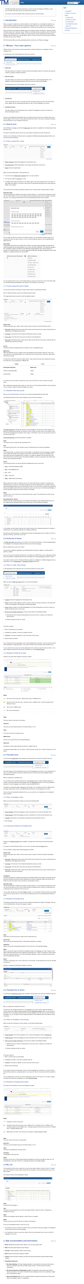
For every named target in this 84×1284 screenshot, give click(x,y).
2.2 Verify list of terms (70, 19)
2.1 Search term (69, 17)
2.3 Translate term (69, 21)
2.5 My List (68, 26)
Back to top (53, 20)
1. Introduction (68, 11)
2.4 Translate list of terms (71, 23)
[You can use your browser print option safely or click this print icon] (79, 3)
